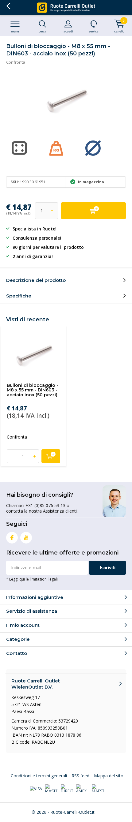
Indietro (8, 6)
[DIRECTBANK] (67, 789)
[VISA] (36, 789)
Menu (15, 31)
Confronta (15, 62)
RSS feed (80, 776)
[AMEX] (82, 789)
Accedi (68, 31)
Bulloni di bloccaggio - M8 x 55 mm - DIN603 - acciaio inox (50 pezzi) (32, 390)
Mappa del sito (108, 776)
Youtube (26, 538)
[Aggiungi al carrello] (93, 210)
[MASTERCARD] (51, 789)
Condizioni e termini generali (39, 776)
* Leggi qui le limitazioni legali (32, 579)
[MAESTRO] (98, 789)
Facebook (12, 538)
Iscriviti (107, 567)
